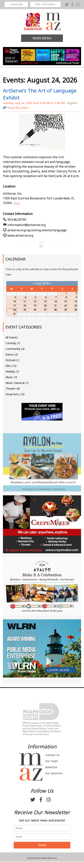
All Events (11, 337)
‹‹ (34, 283)
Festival (12, 360)
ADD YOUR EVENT (45, 4)
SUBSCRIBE (16, 4)
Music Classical (16, 383)
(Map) (16, 203)
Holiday (12, 371)
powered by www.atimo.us (42, 858)
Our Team (51, 761)
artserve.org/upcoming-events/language (37, 230)
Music (11, 377)
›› (51, 283)
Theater (12, 388)
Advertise (51, 767)
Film (10, 366)
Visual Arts (14, 394)
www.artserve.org (20, 235)
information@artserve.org (26, 225)
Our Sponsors (54, 773)
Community (14, 349)
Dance (11, 354)
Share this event (17, 107)
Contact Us (52, 755)
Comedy (12, 343)
